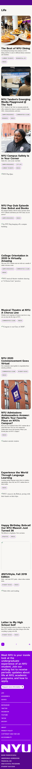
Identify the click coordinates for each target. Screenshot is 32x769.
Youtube (4, 715)
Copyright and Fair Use (10, 734)
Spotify (4, 721)
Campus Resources (8, 114)
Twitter (4, 708)
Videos (4, 62)
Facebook (5, 712)
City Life (19, 164)
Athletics (5, 536)
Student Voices (22, 371)
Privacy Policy (7, 731)
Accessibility (6, 737)
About (3, 727)
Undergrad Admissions (10, 758)
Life (2, 693)
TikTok (3, 718)
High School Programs (10, 764)
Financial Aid (6, 761)
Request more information (11, 687)
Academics (5, 696)
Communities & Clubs (22, 114)
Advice (4, 700)
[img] (16, 30)
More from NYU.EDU (8, 755)
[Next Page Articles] (29, 644)
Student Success (8, 766)
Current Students (7, 58)
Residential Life (21, 58)
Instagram (5, 705)
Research (5, 118)
